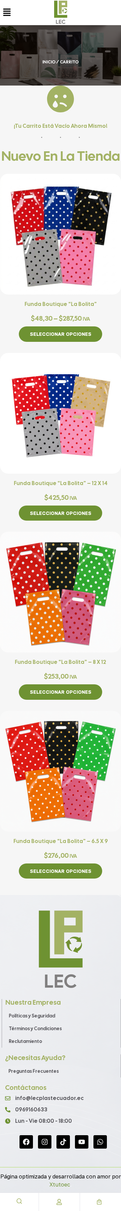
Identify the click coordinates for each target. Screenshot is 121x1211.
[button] (20, 12)
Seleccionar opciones (60, 334)
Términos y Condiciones (35, 1028)
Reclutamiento (25, 1041)
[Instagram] (44, 1142)
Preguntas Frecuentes (33, 1071)
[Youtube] (81, 1142)
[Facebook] (26, 1142)
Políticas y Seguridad (32, 1016)
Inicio (48, 62)
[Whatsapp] (100, 1142)
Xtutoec (59, 1184)
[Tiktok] (63, 1142)
